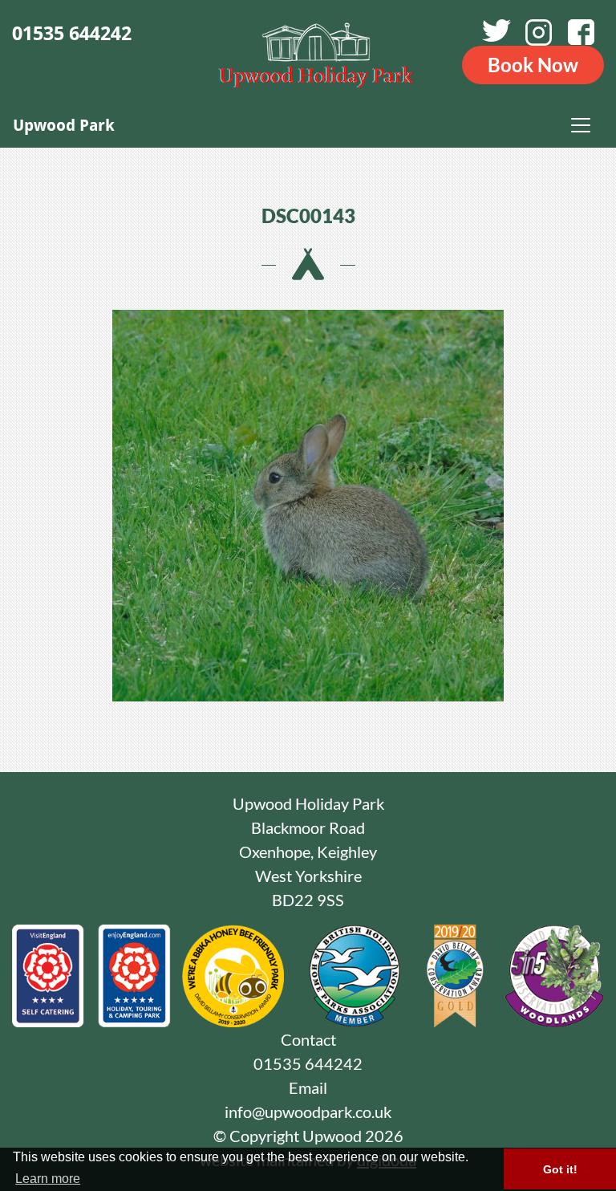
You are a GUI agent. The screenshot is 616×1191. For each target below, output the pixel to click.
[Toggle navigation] (580, 125)
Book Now (533, 64)
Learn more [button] (47, 1178)
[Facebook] (584, 32)
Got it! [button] (560, 1169)
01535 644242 (72, 33)
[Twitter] (498, 32)
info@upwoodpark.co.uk (308, 1111)
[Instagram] (541, 32)
